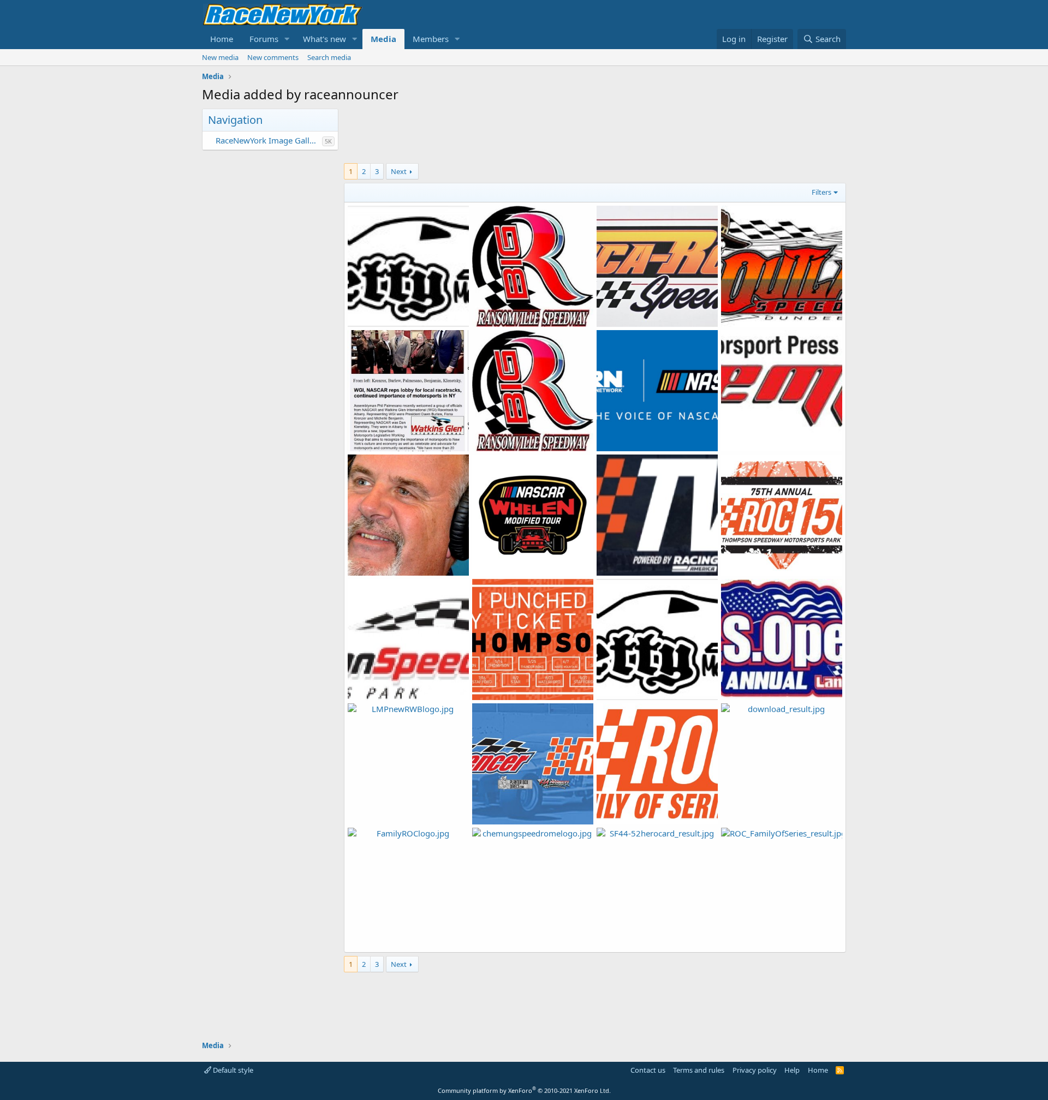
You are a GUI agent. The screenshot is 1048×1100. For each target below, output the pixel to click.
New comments (273, 57)
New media (220, 57)
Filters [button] (821, 192)
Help (792, 1070)
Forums (263, 38)
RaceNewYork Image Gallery (268, 140)
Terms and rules (698, 1070)
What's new (324, 38)
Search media (329, 57)
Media (383, 38)
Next (399, 171)
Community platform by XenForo (524, 1090)
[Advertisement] (595, 133)
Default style (232, 1070)
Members (431, 38)
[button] (287, 39)
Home (221, 38)
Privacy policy (755, 1070)
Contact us (647, 1070)
